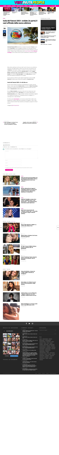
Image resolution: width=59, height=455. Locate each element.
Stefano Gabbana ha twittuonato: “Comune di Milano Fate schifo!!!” (30, 331)
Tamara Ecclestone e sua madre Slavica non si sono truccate (29, 362)
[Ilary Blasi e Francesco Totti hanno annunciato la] (9, 348)
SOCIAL (14, 5)
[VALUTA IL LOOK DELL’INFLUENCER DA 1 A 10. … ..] (5, 348)
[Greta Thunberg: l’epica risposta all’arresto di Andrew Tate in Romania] (11, 260)
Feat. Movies (48, 341)
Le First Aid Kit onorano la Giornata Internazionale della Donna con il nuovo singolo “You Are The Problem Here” (29, 366)
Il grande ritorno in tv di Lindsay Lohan (29, 350)
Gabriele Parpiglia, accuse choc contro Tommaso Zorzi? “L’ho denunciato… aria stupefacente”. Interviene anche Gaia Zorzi (29, 201)
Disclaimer (43, 373)
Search (55, 334)
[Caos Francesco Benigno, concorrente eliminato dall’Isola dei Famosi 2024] (25, 9)
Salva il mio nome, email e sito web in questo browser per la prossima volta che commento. (19, 167)
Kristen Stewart (48, 348)
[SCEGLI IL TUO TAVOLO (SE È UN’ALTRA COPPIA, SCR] (5, 335)
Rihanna (54, 354)
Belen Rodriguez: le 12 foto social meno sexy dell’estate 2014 (29, 304)
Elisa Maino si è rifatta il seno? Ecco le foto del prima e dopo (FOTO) (28, 283)
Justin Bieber (49, 347)
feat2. (53, 341)
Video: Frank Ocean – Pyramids (46, 44)
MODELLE (47, 351)
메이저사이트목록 (24, 349)
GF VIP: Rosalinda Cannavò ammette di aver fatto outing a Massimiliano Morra (30, 344)
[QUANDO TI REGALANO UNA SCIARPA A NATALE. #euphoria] (5, 339)
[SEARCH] (52, 6)
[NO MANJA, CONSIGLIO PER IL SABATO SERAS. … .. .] (18, 335)
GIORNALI (41, 344)
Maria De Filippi (42, 351)
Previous (3, 11)
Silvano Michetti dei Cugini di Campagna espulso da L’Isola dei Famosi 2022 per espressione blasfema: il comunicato (29, 190)
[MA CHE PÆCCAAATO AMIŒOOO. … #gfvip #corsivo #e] (13, 339)
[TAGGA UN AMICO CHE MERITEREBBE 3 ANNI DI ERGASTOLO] (18, 348)
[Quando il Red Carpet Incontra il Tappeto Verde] (51, 9)
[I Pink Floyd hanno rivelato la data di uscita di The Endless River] (43, 41)
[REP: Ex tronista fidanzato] (16, 9)
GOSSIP (9, 5)
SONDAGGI (47, 355)
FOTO (30, 5)
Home (36, 373)
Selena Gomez (42, 355)
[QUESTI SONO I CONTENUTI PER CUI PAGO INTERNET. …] (9, 339)
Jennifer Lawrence (42, 347)
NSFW (48, 352)
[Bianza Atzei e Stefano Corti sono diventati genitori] (11, 238)
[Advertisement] (23, 60)
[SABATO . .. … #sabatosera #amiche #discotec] (9, 352)
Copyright (47, 373)
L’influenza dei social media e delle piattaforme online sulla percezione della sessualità (33, 14)
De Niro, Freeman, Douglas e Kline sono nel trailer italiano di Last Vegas (30, 341)
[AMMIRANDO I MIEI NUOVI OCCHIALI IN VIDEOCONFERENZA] (5, 344)
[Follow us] (53, 6)
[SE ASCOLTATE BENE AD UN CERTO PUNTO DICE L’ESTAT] (13, 335)
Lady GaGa (53, 348)
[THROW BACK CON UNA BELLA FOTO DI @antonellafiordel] (9, 335)
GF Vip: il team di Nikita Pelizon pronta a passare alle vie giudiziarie (28, 247)
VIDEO (47, 358)
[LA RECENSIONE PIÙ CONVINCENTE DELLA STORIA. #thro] (5, 352)
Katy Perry (53, 347)
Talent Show (52, 355)
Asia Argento (16, 98)
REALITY (50, 354)
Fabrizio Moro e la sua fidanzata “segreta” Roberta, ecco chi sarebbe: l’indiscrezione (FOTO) (29, 294)
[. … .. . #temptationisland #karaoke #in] (13, 344)
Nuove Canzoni (52, 352)
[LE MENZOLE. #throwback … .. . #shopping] (9, 344)
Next (55, 11)
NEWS (4, 5)
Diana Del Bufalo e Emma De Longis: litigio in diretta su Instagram (28, 272)
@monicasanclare (15, 105)
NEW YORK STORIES (43, 352)
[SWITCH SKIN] (55, 6)
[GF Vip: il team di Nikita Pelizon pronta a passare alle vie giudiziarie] (11, 249)
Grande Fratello (52, 344)
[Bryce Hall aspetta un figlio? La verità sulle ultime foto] (11, 227)
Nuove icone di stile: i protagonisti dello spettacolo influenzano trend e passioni (6, 14)
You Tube (41, 359)
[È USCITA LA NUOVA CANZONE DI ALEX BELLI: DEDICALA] (18, 344)
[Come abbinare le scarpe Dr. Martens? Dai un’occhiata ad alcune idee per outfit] (42, 9)
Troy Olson (23, 329)
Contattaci (39, 373)
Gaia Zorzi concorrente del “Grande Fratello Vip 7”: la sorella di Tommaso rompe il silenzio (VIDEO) (29, 211)
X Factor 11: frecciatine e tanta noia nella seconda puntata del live (29, 359)
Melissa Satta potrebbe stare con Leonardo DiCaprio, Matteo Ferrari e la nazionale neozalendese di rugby (48, 36)
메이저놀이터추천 (24, 336)
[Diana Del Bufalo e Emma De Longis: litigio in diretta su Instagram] (11, 275)
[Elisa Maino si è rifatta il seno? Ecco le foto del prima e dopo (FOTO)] (11, 286)
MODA (26, 5)
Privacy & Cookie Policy (53, 373)
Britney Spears (42, 340)
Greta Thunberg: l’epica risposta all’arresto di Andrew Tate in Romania (29, 258)
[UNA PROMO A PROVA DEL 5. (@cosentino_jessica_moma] (13, 352)
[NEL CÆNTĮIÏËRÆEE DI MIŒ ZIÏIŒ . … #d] (18, 339)
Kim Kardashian (42, 348)
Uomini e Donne (42, 358)
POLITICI (46, 354)
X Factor (50, 358)
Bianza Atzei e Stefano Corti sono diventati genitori (29, 236)
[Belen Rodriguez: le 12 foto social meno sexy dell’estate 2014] (11, 311)
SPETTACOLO (20, 5)
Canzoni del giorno (42, 341)
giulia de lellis (46, 344)
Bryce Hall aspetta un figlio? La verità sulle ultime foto (28, 225)
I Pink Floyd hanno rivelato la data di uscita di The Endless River (50, 40)
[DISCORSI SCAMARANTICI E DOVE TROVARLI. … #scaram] (18, 352)
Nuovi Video (41, 354)
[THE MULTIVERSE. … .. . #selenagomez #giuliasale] (13, 348)
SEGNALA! (35, 5)
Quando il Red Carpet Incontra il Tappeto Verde (51, 13)
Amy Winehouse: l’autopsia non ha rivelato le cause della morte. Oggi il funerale (29, 369)
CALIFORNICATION (48, 340)
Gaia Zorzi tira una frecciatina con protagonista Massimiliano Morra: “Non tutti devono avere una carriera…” (29, 179)
